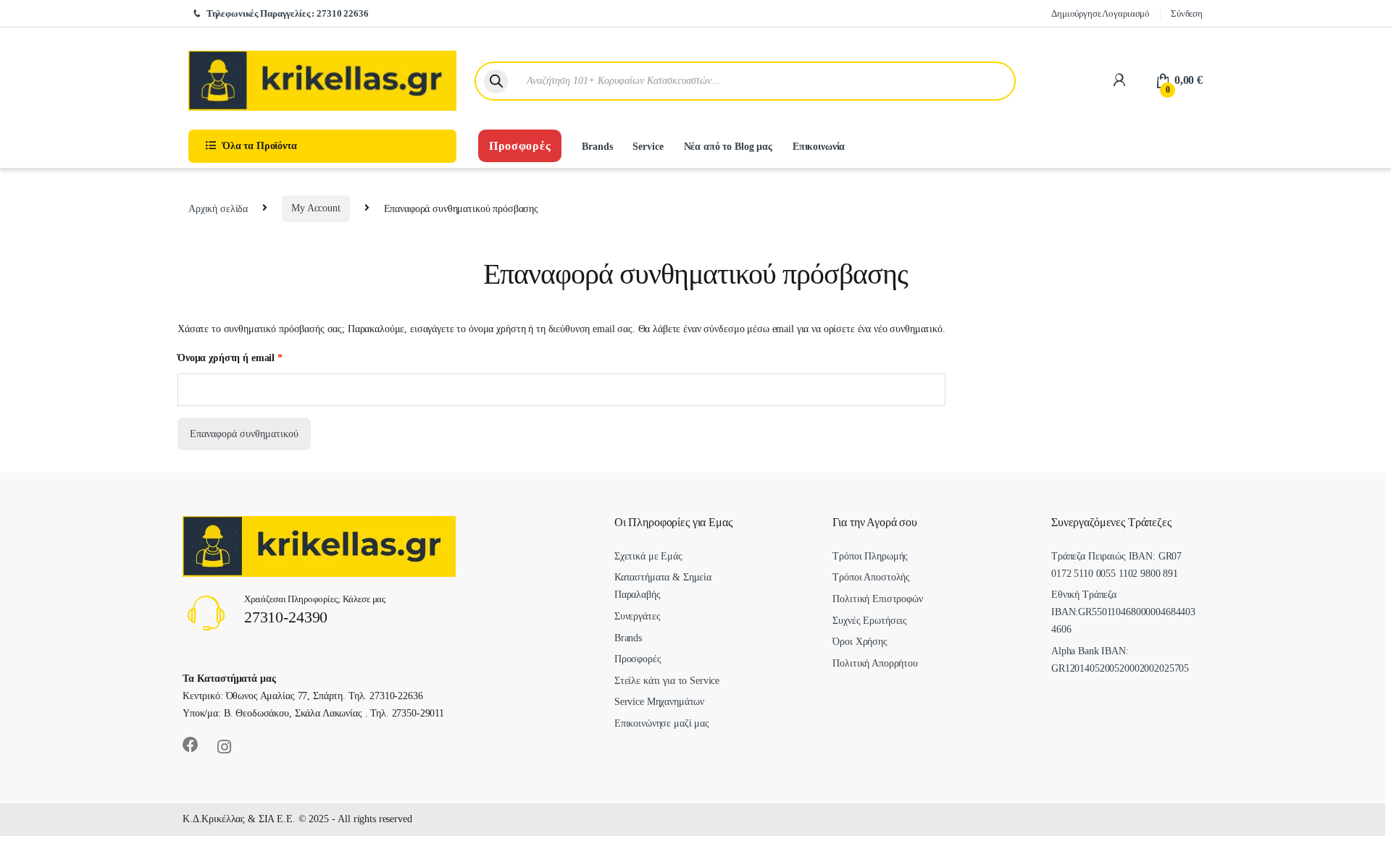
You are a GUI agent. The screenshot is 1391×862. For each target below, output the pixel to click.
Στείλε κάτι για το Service (666, 680)
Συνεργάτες (637, 616)
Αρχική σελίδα (218, 208)
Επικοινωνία (819, 146)
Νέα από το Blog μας (728, 146)
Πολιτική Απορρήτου (874, 663)
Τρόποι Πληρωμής (870, 556)
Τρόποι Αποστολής (871, 577)
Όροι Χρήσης (859, 641)
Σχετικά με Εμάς (648, 556)
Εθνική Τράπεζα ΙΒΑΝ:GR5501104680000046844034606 (1123, 612)
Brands (597, 146)
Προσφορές (520, 146)
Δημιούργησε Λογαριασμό (1100, 13)
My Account (316, 208)
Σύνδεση (1187, 13)
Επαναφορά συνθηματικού (244, 433)
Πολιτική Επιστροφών (877, 598)
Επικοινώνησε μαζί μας (661, 723)
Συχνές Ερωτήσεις (869, 620)
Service (647, 146)
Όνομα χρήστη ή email (230, 357)
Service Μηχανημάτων (659, 701)
